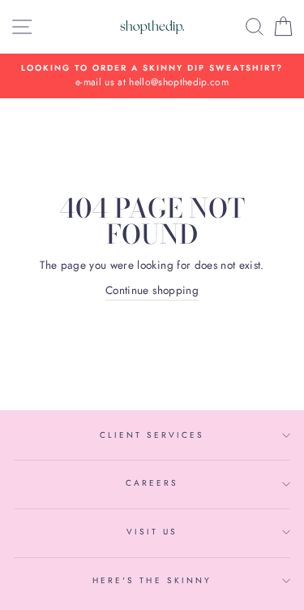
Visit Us (152, 532)
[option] (152, 76)
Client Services (152, 435)
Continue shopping (152, 290)
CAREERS (152, 483)
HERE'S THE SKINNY (152, 580)
